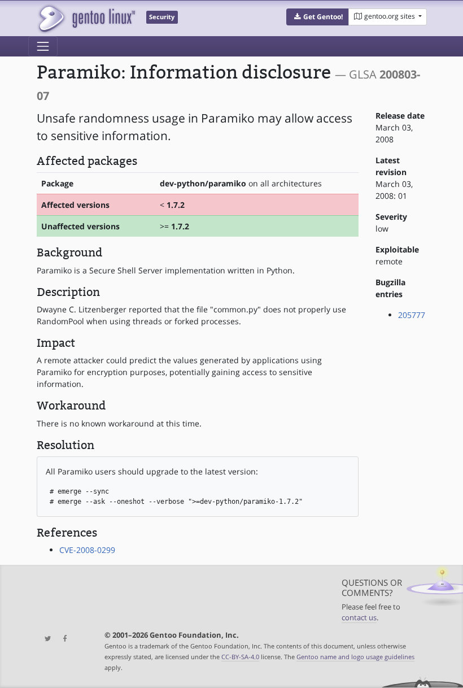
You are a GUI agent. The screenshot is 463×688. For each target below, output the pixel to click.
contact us (359, 617)
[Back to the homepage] (86, 18)
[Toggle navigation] (43, 46)
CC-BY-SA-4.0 (240, 656)
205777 (411, 315)
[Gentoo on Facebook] (62, 639)
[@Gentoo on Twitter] (45, 639)
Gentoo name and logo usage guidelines (355, 656)
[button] (317, 16)
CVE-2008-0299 (87, 550)
